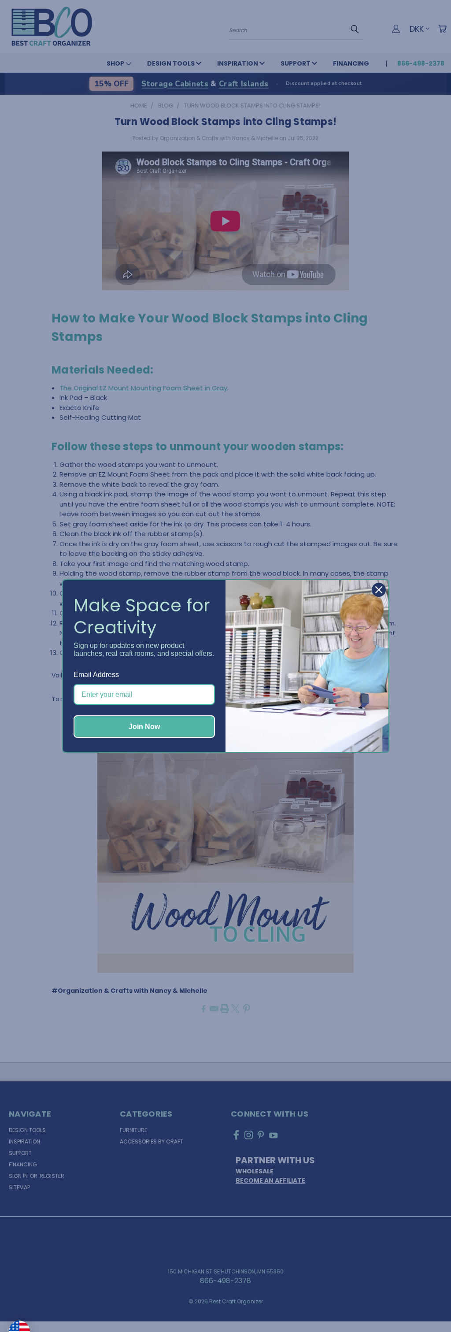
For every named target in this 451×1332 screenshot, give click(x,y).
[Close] (378, 589)
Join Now (144, 726)
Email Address (96, 674)
